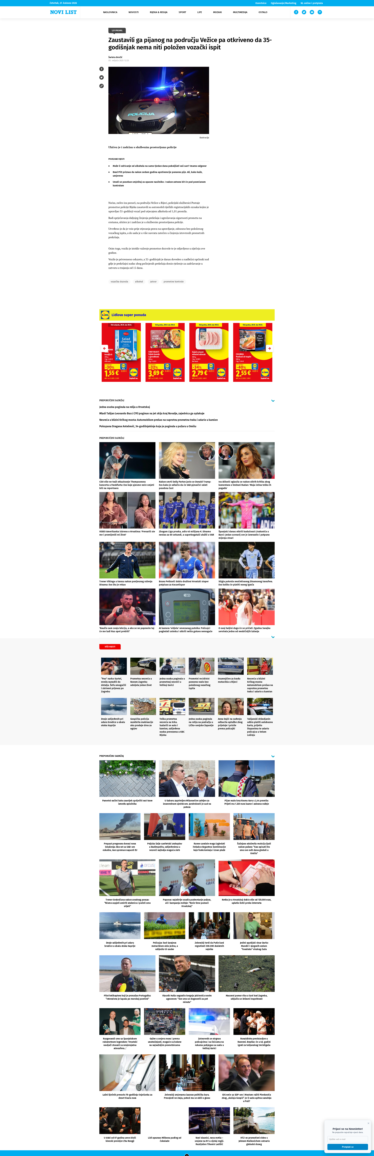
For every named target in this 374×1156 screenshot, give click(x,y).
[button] (269, 348)
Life (199, 12)
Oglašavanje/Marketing (283, 3)
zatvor (153, 281)
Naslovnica (110, 12)
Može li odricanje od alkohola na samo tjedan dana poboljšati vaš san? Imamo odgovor (160, 166)
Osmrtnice (260, 3)
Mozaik (217, 12)
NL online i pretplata (312, 3)
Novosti (134, 12)
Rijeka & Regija (158, 12)
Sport (182, 12)
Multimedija (240, 12)
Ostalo (263, 12)
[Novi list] (63, 12)
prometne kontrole (174, 281)
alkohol (139, 281)
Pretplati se (348, 1147)
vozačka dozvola (119, 281)
